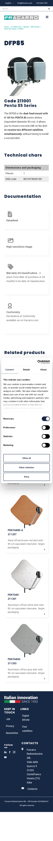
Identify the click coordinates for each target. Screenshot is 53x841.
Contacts (32, 789)
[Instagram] (14, 752)
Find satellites (26, 728)
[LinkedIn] (5, 752)
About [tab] (43, 369)
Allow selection (26, 467)
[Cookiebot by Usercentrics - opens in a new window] (38, 362)
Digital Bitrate (26, 717)
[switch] (46, 427)
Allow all (26, 458)
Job (8, 719)
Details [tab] (26, 369)
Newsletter (10, 733)
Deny (26, 476)
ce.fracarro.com (29, 320)
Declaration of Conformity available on (20, 316)
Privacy (10, 726)
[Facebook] (10, 752)
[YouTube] (5, 757)
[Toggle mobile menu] (47, 17)
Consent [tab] (9, 369)
